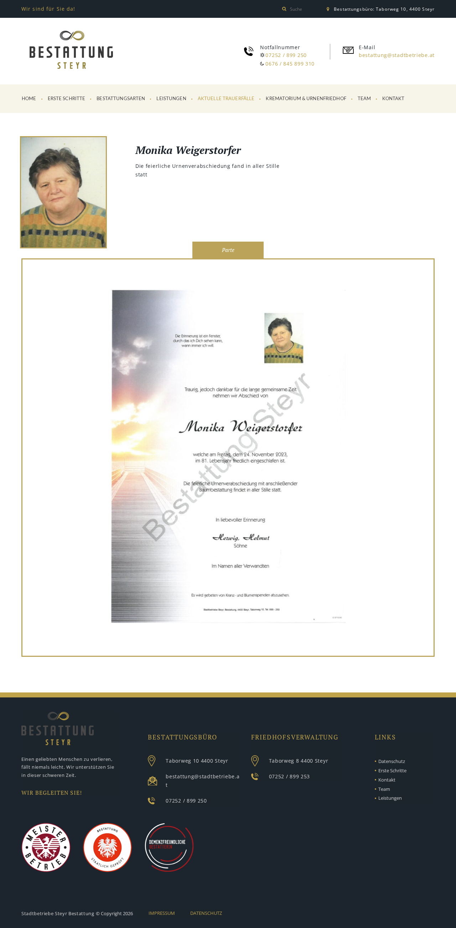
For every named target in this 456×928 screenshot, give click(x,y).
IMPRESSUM (162, 913)
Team (364, 99)
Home (29, 99)
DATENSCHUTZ (206, 913)
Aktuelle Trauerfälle (226, 99)
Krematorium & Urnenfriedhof (306, 99)
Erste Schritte (67, 99)
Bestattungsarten (121, 99)
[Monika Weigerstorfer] (63, 193)
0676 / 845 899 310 (290, 63)
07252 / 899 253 (289, 776)
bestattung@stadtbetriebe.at (397, 55)
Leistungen (171, 99)
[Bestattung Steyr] (71, 50)
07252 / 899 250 (286, 55)
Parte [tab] (228, 250)
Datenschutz (391, 761)
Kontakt (393, 99)
